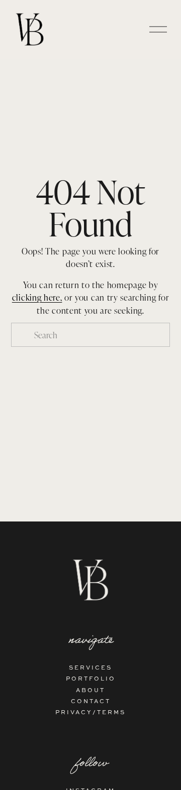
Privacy (74, 712)
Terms (111, 712)
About (90, 690)
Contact (91, 701)
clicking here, (37, 297)
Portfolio (91, 678)
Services (90, 667)
